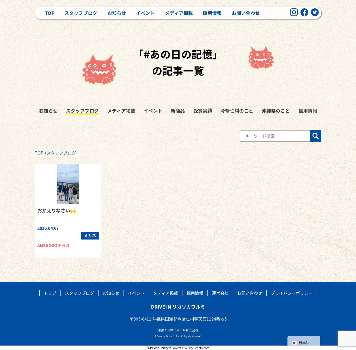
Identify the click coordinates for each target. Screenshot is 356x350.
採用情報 (212, 12)
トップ (50, 293)
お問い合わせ (246, 12)
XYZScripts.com (199, 348)
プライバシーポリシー (291, 293)
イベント (145, 12)
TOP (39, 153)
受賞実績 (202, 110)
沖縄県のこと (276, 110)
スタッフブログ (80, 12)
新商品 (178, 110)
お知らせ (116, 12)
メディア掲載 (179, 12)
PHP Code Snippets (158, 348)
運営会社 (220, 293)
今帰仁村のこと (236, 110)
